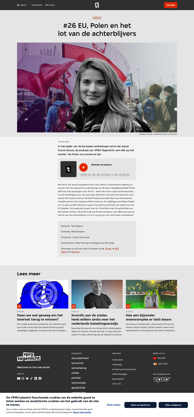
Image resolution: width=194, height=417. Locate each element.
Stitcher (75, 252)
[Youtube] (18, 378)
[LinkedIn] (35, 378)
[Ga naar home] (97, 5)
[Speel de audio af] (83, 167)
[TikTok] (31, 378)
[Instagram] (23, 378)
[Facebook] (40, 378)
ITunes (108, 248)
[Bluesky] (27, 378)
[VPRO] (162, 380)
